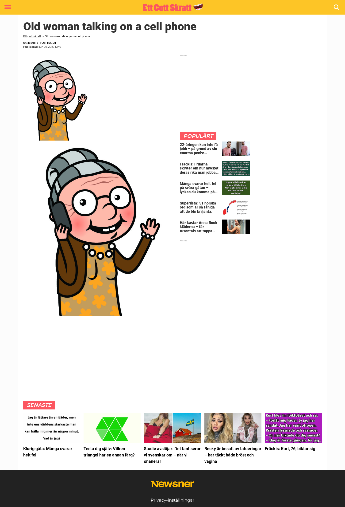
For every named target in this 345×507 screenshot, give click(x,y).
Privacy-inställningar (172, 500)
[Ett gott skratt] (170, 7)
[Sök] (337, 7)
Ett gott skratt (32, 36)
